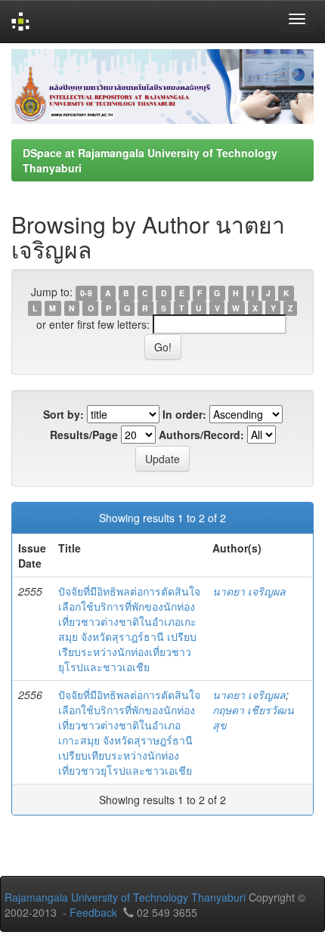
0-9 (86, 293)
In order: (184, 414)
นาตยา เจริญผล (249, 591)
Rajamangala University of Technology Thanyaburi (125, 897)
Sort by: (63, 414)
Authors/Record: (201, 434)
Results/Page (84, 434)
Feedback (93, 912)
